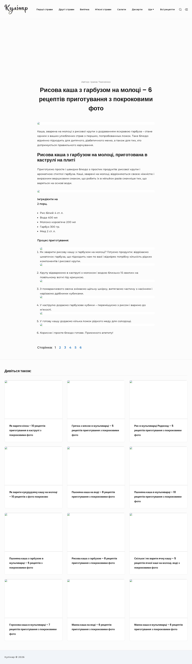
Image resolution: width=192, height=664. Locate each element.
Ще (150, 9)
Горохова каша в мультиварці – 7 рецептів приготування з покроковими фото (33, 629)
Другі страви (66, 9)
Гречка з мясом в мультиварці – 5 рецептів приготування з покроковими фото (95, 430)
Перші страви (44, 9)
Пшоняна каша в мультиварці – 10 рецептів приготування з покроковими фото (158, 496)
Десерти (137, 9)
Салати (121, 9)
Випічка (84, 9)
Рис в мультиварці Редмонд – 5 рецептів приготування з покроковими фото (158, 430)
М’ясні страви (103, 9)
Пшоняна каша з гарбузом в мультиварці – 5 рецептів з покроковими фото (26, 563)
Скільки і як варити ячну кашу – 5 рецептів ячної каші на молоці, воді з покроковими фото (157, 563)
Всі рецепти (167, 9)
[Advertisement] (96, 49)
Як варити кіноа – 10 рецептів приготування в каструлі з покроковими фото (27, 430)
